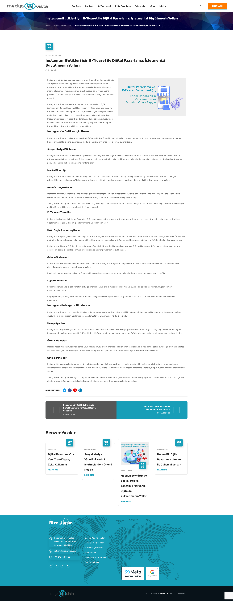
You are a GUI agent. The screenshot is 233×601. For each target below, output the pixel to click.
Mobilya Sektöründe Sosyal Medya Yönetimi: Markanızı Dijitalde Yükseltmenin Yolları (134, 486)
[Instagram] (51, 566)
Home (48, 26)
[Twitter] (68, 566)
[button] (201, 6)
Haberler (52, 450)
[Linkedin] (62, 566)
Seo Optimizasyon (93, 562)
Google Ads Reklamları (95, 538)
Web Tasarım (90, 552)
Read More (53, 470)
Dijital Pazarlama (62, 26)
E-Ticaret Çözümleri (94, 547)
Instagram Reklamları (94, 543)
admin (54, 70)
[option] (62, 458)
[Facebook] (57, 566)
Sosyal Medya (90, 450)
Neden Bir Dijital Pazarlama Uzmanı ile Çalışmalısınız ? (169, 459)
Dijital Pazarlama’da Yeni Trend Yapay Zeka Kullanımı (61, 459)
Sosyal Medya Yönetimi (95, 557)
